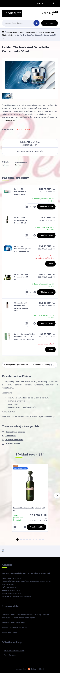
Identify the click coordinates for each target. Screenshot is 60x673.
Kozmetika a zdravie (15, 32)
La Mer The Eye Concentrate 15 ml (21, 277)
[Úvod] (12, 13)
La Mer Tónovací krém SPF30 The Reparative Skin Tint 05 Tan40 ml (24, 337)
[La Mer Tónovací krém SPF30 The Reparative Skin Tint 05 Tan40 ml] (7, 336)
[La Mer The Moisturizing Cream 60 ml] (7, 191)
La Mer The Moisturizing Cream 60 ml (20, 191)
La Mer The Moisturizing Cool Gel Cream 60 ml (22, 249)
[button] (17, 539)
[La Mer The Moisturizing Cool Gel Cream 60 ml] (8, 248)
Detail (50, 263)
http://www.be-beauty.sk (20, 596)
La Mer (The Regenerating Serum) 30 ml (20, 220)
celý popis (10, 120)
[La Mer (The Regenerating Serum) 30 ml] (7, 219)
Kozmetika (30, 32)
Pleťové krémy (8, 35)
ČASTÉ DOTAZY (10, 655)
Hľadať (36, 23)
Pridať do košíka (46, 207)
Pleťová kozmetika (46, 32)
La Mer (18, 165)
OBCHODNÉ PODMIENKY (14, 651)
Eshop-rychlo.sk (37, 669)
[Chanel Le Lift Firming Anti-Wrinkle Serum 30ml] (7, 305)
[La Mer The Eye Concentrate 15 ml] (7, 276)
